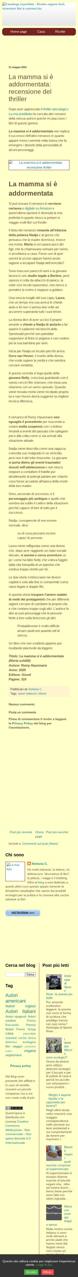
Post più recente (21, 832)
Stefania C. (40, 863)
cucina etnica (27, 1038)
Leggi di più (44, 1264)
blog (41, 882)
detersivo (11, 1042)
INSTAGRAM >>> (22, 912)
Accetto (31, 1272)
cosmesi (11, 1038)
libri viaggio (13, 1046)
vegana (30, 1051)
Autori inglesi (20, 1006)
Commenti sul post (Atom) (40, 843)
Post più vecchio (57, 832)
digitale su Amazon (38, 208)
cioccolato (29, 1033)
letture (42, 693)
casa (9, 1033)
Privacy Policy (22, 723)
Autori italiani (20, 1011)
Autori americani (15, 998)
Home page (39, 834)
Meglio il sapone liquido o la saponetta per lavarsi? (58, 1100)
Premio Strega (26, 1029)
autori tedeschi (27, 693)
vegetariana (13, 1055)
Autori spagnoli (15, 1016)
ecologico (29, 1042)
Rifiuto (48, 1272)
